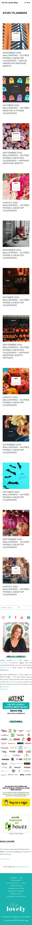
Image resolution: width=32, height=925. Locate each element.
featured (4, 668)
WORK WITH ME (16, 886)
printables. (6, 687)
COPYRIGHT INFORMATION (16, 896)
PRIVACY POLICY (16, 894)
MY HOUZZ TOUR (12, 883)
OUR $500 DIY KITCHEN (16, 888)
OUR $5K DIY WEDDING (16, 891)
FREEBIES (13, 878)
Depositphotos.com (21, 867)
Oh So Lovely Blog (10, 3)
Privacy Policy (4, 859)
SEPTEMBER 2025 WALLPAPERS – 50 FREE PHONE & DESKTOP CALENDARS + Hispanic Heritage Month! (16, 157)
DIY (21, 878)
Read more (4, 689)
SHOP (24, 883)
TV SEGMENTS (16, 880)
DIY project (13, 682)
